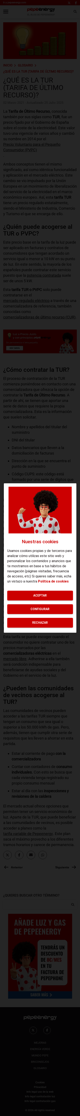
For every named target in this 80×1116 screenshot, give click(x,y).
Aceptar (40, 595)
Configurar (40, 609)
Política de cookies (53, 581)
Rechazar (40, 622)
